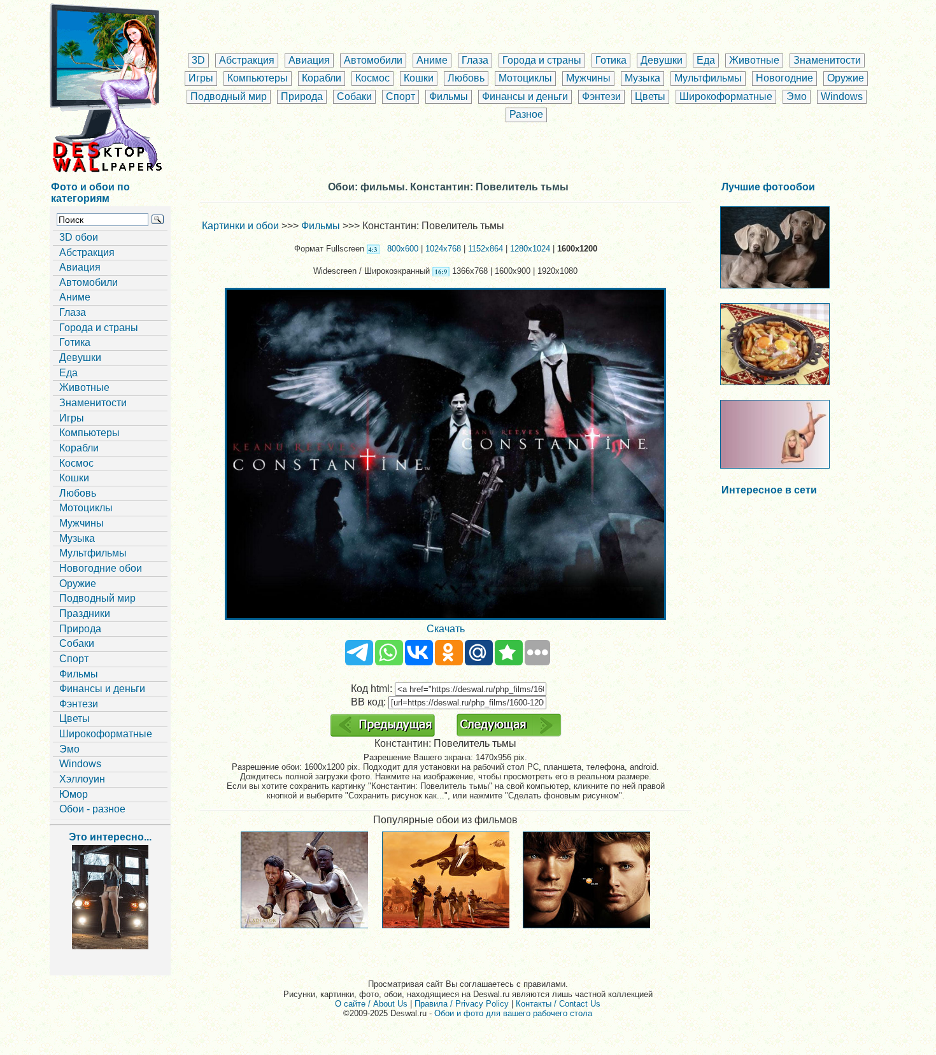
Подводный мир (228, 96)
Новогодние (784, 78)
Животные (754, 60)
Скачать (446, 628)
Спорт (400, 96)
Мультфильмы (708, 78)
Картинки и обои (240, 225)
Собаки (354, 96)
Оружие (845, 78)
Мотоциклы (525, 78)
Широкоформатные (725, 96)
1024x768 (443, 248)
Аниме (432, 60)
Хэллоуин (82, 779)
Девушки (662, 60)
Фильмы (448, 96)
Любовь (466, 78)
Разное (526, 114)
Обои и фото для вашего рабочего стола (513, 1013)
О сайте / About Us (371, 1004)
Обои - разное (92, 809)
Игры (200, 78)
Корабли (321, 78)
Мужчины (588, 78)
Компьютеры (257, 78)
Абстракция (246, 60)
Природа (302, 96)
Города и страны (541, 60)
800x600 (402, 248)
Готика (611, 60)
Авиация (309, 60)
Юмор (73, 794)
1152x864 (485, 248)
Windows (842, 96)
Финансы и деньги (525, 96)
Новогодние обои (100, 568)
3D (198, 60)
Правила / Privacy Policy (462, 1004)
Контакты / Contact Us (558, 1004)
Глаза (475, 60)
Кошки (419, 78)
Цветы (650, 96)
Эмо (796, 96)
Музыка (642, 78)
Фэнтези (601, 96)
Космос (372, 78)
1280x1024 (530, 248)
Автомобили (373, 60)
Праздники (84, 613)
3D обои (78, 237)
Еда (706, 60)
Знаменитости (827, 60)
